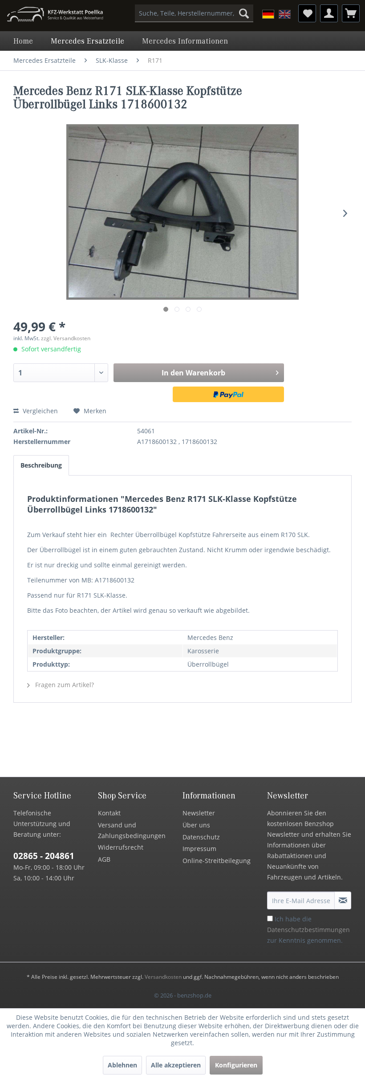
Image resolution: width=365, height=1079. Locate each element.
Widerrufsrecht (120, 847)
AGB (104, 859)
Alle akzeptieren (176, 1065)
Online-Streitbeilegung (216, 860)
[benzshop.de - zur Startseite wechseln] (54, 15)
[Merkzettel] (307, 13)
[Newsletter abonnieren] (342, 900)
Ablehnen (122, 1065)
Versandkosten (163, 977)
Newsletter (198, 813)
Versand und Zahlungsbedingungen (132, 830)
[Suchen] (244, 13)
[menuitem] (194, 13)
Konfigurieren (236, 1065)
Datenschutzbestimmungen (308, 929)
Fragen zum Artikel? (63, 684)
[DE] (268, 14)
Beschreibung (41, 465)
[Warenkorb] (351, 13)
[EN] (285, 14)
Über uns (196, 825)
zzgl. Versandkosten (65, 338)
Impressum (199, 848)
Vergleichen (39, 411)
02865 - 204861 (43, 856)
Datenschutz (201, 837)
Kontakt (109, 813)
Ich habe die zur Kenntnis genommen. (308, 930)
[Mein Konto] (329, 13)
